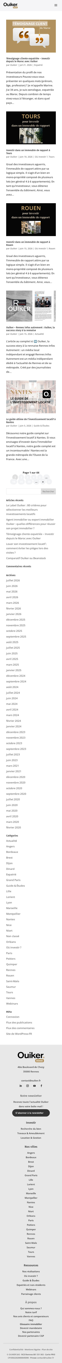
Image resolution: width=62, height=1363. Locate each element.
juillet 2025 (13, 647)
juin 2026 (12, 586)
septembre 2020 (16, 793)
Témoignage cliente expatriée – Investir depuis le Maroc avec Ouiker (28, 60)
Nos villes (31, 1146)
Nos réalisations (31, 1271)
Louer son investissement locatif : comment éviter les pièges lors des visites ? (27, 548)
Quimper (11, 964)
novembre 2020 (15, 782)
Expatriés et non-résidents (31, 1284)
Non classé (12, 936)
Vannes (10, 998)
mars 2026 (12, 602)
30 (29, 481)
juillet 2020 (13, 799)
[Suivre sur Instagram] (27, 1085)
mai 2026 (11, 591)
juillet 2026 (13, 580)
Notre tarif (31, 1312)
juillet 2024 (13, 692)
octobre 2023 (14, 743)
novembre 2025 (15, 625)
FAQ (31, 1320)
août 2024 (12, 687)
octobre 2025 (14, 631)
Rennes (10, 970)
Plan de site (47, 1349)
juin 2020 (12, 805)
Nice (9, 925)
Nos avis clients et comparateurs (31, 1316)
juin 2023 (12, 760)
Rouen (52, 248)
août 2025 (12, 642)
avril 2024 (12, 709)
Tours (51, 156)
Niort (9, 930)
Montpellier (13, 913)
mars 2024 (12, 715)
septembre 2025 (16, 636)
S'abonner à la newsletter (29, 1112)
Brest (9, 857)
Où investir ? (41, 156)
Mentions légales (32, 1349)
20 (21, 481)
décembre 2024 (15, 675)
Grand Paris (13, 880)
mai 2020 (11, 810)
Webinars (12, 1003)
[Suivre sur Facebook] (41, 1085)
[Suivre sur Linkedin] (20, 1085)
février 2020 (13, 827)
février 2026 (13, 608)
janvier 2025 (13, 670)
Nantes (10, 919)
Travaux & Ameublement (31, 1133)
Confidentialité (16, 1349)
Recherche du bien (31, 1128)
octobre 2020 (14, 788)
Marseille (11, 908)
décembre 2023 (15, 732)
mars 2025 (12, 664)
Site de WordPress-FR (19, 1033)
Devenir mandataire (31, 1328)
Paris (9, 953)
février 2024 (13, 720)
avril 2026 (12, 597)
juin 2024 (12, 698)
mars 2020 (12, 822)
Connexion (12, 1016)
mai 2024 (11, 704)
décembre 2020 (15, 777)
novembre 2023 (15, 737)
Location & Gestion (31, 1137)
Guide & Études (41, 425)
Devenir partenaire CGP (31, 1335)
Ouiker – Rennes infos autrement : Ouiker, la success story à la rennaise (30, 329)
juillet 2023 (13, 754)
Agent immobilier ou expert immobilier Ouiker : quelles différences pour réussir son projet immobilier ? (30, 524)
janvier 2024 (13, 726)
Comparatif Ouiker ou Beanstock (26, 558)
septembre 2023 (16, 749)
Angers (10, 846)
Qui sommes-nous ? (31, 1308)
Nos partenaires (31, 1331)
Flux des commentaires (20, 1028)
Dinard (10, 869)
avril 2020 (12, 816)
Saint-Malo (12, 981)
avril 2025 (12, 659)
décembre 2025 (15, 619)
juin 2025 (12, 653)
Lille (8, 891)
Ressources (31, 1265)
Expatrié (38, 65)
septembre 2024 (16, 681)
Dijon (9, 863)
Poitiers (10, 958)
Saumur (11, 986)
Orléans (11, 942)
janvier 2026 (13, 614)
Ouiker (13, 65)
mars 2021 (12, 765)
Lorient (10, 897)
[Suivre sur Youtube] (34, 1085)
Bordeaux (12, 852)
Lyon (9, 902)
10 (13, 481)
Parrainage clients (31, 1293)
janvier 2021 (13, 771)
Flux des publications (19, 1022)
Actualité (39, 333)
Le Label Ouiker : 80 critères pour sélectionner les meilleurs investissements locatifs (26, 510)
